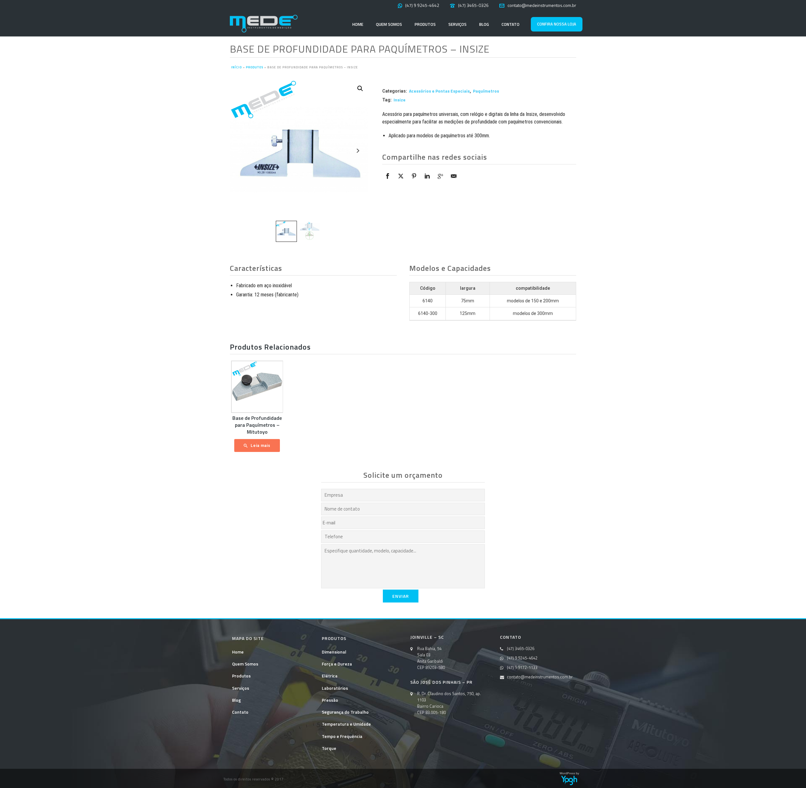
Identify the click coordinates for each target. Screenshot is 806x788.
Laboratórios (335, 688)
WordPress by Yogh (569, 778)
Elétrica (330, 675)
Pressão (330, 700)
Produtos (425, 24)
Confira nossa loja (556, 24)
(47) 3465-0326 (473, 5)
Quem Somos (389, 24)
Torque (329, 748)
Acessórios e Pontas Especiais (439, 91)
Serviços (457, 24)
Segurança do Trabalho (345, 712)
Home (357, 24)
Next (358, 151)
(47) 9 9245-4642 (422, 5)
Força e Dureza (337, 663)
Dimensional (334, 651)
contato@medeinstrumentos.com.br (542, 5)
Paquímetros (486, 91)
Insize (400, 99)
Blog (484, 24)
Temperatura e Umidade (346, 724)
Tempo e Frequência (342, 736)
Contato (510, 24)
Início (236, 67)
